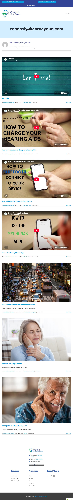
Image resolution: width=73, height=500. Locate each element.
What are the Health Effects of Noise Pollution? (18, 305)
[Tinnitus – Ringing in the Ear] (36, 339)
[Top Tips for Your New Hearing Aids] (36, 400)
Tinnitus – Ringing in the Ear (12, 364)
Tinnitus (32, 371)
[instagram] (34, 464)
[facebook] (29, 464)
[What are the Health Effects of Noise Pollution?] (36, 282)
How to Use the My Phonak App (13, 253)
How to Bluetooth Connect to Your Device (17, 201)
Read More (68, 102)
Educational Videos (27, 102)
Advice (25, 312)
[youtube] (36, 464)
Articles (28, 312)
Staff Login (44, 496)
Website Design (38, 496)
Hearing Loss (33, 312)
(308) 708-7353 (39, 459)
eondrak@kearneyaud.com (8, 102)
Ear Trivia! (5, 99)
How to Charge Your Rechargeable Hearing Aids (19, 150)
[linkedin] (39, 464)
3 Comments (37, 371)
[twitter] (32, 464)
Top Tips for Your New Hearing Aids (14, 426)
